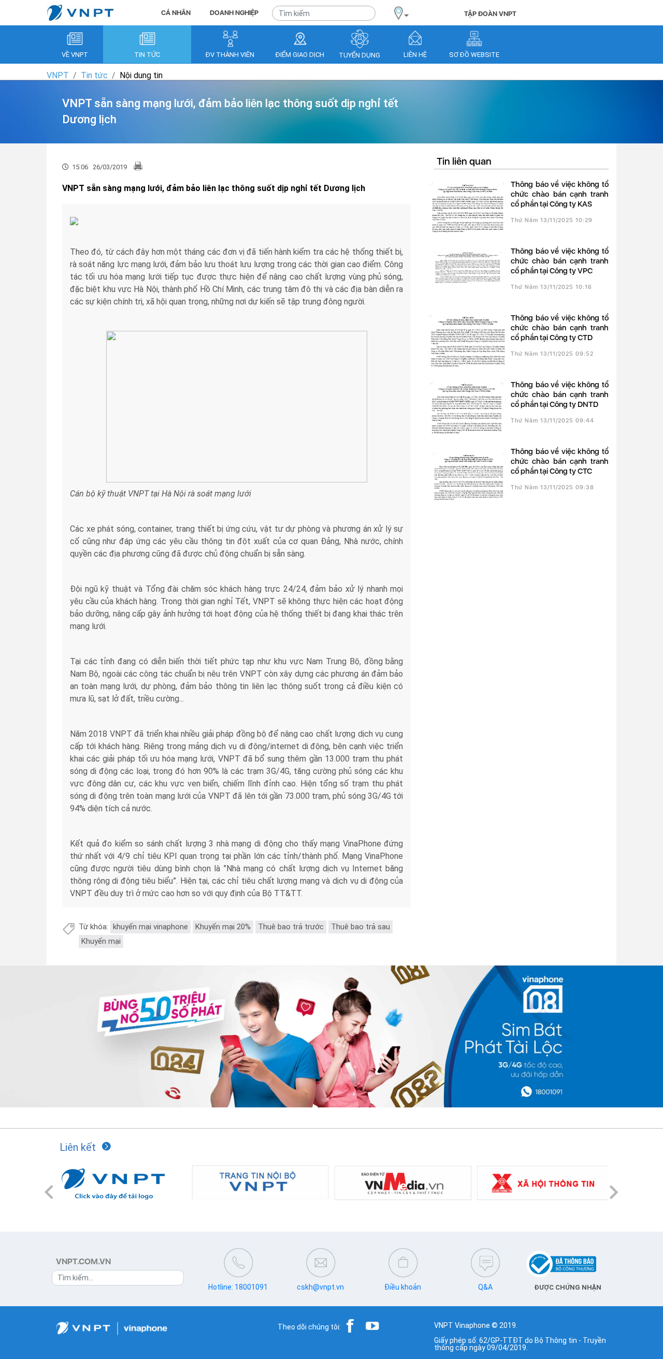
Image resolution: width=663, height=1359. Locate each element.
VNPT (58, 75)
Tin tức (94, 75)
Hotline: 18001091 (238, 1287)
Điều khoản (402, 1287)
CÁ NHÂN (176, 13)
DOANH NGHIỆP (234, 13)
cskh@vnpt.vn (320, 1287)
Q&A (485, 1287)
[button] (49, 1192)
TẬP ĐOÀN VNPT (490, 14)
